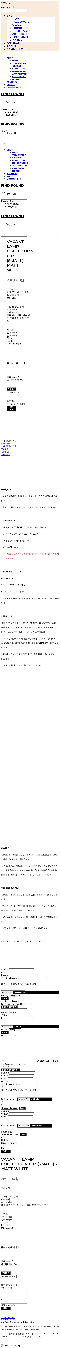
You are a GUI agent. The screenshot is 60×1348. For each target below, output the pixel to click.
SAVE (4, 998)
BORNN (17, 40)
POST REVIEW (9, 1007)
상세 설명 (5, 443)
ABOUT (11, 46)
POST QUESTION (10, 1070)
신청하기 (5, 1308)
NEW (15, 18)
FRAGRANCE (20, 37)
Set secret (6, 1105)
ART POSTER (20, 34)
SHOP (10, 15)
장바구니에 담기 (8, 1276)
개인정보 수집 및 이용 (11, 984)
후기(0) (4, 449)
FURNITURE (20, 27)
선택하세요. (12, 309)
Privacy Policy (8, 1320)
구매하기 (5, 1151)
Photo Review (12, 1001)
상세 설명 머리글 (8, 440)
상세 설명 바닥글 (8, 446)
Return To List (9, 1108)
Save (22, 1108)
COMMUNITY (15, 49)
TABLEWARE (20, 21)
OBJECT (17, 24)
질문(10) (5, 451)
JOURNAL (13, 43)
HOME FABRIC (21, 31)
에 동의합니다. (18, 984)
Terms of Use (8, 1317)
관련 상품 (5, 454)
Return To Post (10, 1134)
